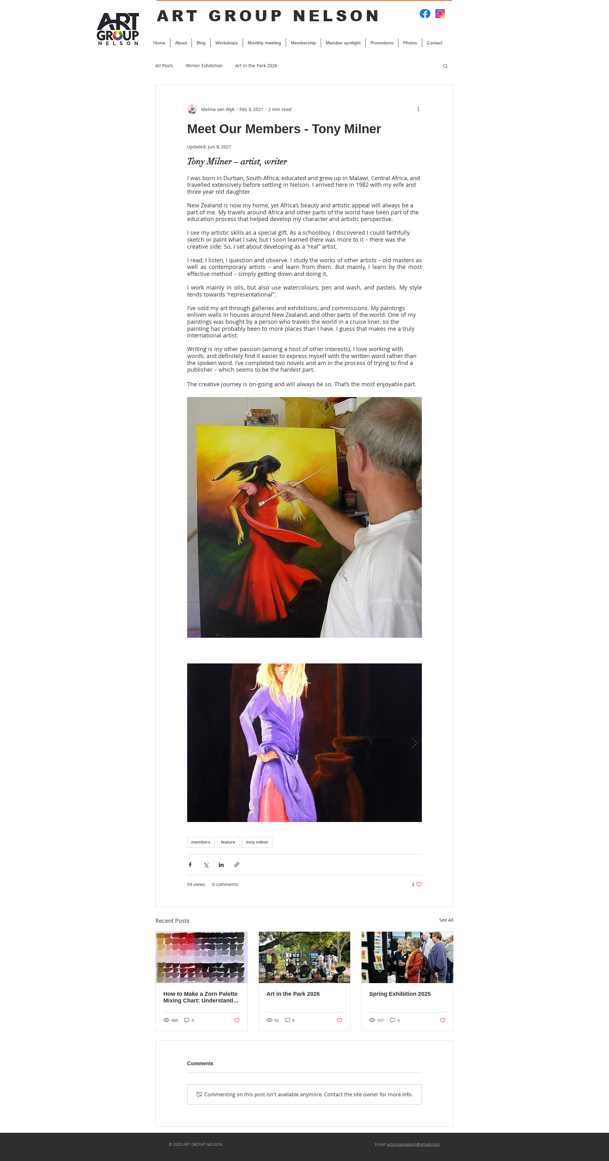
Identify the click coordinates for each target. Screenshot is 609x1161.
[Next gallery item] (414, 743)
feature (228, 842)
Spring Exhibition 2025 (400, 994)
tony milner (257, 842)
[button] (445, 65)
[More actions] (418, 109)
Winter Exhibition (204, 65)
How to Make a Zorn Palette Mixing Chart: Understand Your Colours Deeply (200, 997)
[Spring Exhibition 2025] (407, 957)
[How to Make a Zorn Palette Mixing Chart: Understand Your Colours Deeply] (201, 957)
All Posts (164, 65)
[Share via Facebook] (190, 865)
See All (446, 920)
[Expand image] (304, 742)
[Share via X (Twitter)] (206, 865)
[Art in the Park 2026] (304, 957)
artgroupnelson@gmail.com (413, 1144)
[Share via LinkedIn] (221, 865)
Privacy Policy (426, 1154)
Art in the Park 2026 (256, 65)
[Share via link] (237, 865)
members (200, 842)
